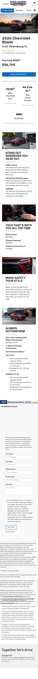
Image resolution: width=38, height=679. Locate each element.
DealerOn (16, 657)
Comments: (8, 484)
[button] (7, 11)
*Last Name (9, 461)
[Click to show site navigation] (34, 10)
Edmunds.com (20, 53)
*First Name (9, 454)
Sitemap (22, 657)
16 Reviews (10, 53)
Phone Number (10, 477)
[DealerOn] (7, 655)
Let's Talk (11, 527)
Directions (19, 10)
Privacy (28, 657)
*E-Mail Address (10, 469)
